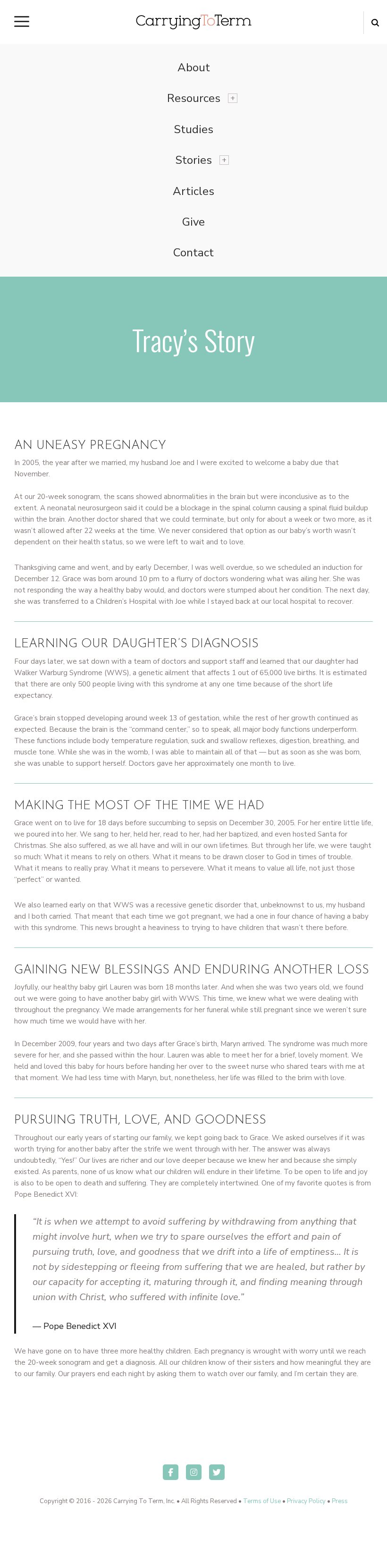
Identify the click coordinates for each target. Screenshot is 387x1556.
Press (340, 1501)
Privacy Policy (306, 1501)
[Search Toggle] (375, 22)
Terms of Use (262, 1501)
